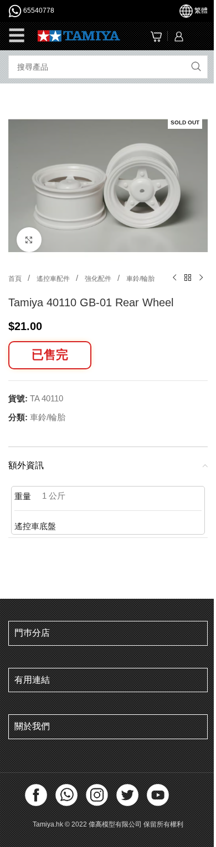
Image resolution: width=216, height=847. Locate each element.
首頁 (15, 279)
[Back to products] (187, 278)
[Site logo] (79, 35)
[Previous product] (174, 278)
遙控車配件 (54, 279)
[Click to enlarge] (29, 239)
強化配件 (99, 279)
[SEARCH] (196, 67)
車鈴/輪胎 (140, 279)
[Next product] (201, 278)
